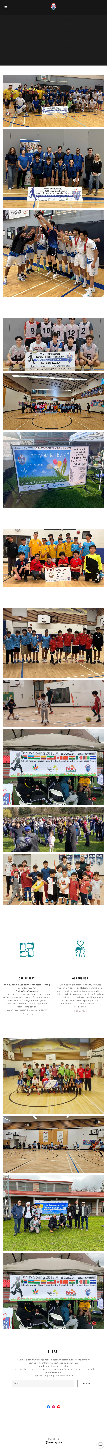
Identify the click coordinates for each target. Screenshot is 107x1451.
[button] (5, 7)
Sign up (86, 1383)
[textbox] (43, 1383)
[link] (53, 7)
